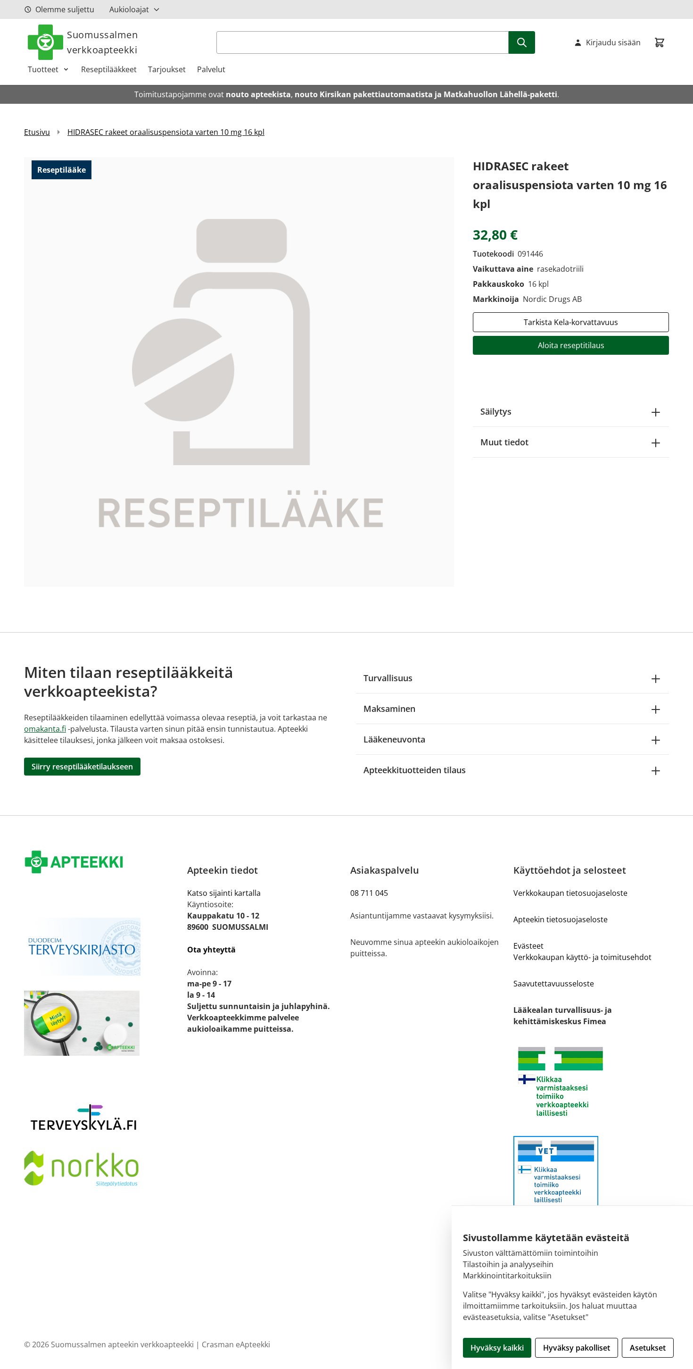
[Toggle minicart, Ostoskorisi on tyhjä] (659, 42)
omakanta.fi (45, 729)
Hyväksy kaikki (497, 1348)
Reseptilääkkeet (109, 69)
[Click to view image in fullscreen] (239, 372)
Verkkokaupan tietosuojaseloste (570, 893)
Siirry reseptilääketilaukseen (82, 766)
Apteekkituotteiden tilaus (414, 770)
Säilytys (496, 411)
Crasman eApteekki (236, 1344)
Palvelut (211, 69)
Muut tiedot (504, 442)
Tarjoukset (167, 69)
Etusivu (37, 132)
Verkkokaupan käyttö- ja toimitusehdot (582, 957)
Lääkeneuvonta (394, 739)
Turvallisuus (387, 678)
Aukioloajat (129, 9)
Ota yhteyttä (211, 949)
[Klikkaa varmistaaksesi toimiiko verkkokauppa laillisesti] (591, 1081)
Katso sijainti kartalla (224, 893)
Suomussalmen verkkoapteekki (102, 42)
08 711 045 (369, 893)
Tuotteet (43, 69)
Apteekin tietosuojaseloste (560, 919)
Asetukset (648, 1348)
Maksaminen (389, 708)
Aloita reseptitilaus (571, 345)
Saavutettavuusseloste (553, 983)
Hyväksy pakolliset (576, 1348)
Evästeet (528, 946)
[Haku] (522, 42)
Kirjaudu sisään (613, 42)
